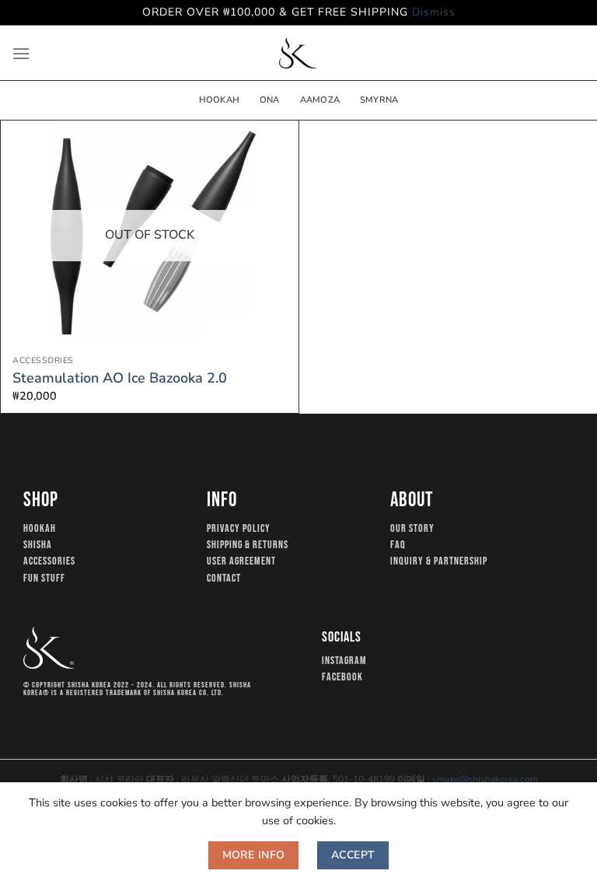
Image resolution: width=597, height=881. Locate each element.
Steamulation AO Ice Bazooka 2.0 (119, 378)
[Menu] (21, 53)
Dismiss (434, 12)
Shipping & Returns (247, 545)
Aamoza (320, 100)
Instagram (344, 661)
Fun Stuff (44, 578)
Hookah (219, 100)
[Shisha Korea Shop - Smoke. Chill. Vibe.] (298, 53)
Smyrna (379, 100)
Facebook (342, 677)
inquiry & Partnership (438, 561)
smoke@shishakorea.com (485, 779)
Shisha (37, 545)
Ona (270, 100)
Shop (40, 500)
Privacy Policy (239, 529)
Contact (224, 578)
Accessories (49, 561)
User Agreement (241, 561)
